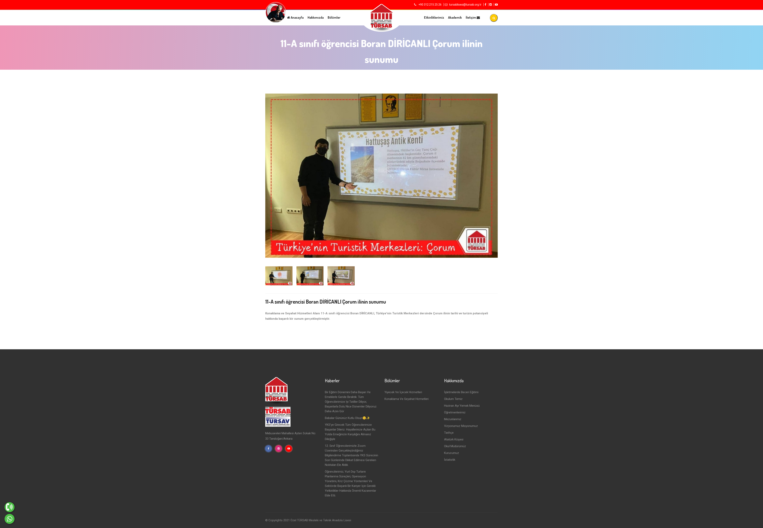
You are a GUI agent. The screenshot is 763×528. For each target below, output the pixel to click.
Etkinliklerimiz (434, 17)
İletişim (471, 17)
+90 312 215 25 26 (430, 4)
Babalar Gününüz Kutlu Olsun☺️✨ (347, 418)
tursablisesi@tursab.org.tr (465, 4)
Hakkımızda (316, 17)
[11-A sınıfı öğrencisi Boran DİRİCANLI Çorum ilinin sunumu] (381, 176)
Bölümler (334, 17)
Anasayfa (297, 17)
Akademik (455, 17)
